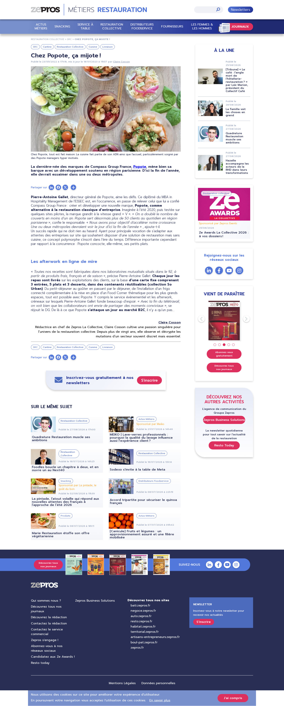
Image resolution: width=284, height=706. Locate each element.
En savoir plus (159, 700)
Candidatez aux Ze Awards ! (53, 656)
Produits (65, 516)
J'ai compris (233, 698)
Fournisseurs (172, 26)
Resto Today (224, 445)
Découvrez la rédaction (49, 617)
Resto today (40, 663)
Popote (139, 166)
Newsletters (240, 9)
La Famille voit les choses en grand (236, 112)
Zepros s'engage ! (44, 640)
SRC (35, 47)
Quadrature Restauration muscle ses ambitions (61, 439)
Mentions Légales (122, 683)
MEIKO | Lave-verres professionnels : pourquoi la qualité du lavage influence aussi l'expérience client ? (141, 437)
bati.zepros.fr (140, 605)
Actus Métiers (41, 26)
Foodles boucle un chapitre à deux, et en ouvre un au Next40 (65, 468)
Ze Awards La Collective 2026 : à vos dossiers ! (224, 234)
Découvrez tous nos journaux (224, 367)
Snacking (62, 26)
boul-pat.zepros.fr (144, 642)
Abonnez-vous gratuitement (224, 353)
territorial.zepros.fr (145, 631)
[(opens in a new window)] (73, 187)
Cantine (47, 47)
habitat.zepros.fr (143, 626)
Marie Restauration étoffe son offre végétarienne (60, 535)
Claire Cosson (121, 61)
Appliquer (218, 9)
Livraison (107, 47)
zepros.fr (137, 647)
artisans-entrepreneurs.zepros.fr (155, 637)
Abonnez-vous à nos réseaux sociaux (46, 648)
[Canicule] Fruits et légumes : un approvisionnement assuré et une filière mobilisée (142, 534)
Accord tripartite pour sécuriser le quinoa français (143, 501)
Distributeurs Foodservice (142, 26)
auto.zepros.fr (141, 616)
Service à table (85, 26)
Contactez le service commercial (47, 631)
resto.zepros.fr (141, 621)
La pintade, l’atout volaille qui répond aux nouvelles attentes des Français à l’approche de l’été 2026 (65, 501)
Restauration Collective (70, 47)
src (69, 39)
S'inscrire (149, 380)
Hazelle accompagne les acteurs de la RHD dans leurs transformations (237, 167)
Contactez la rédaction (49, 623)
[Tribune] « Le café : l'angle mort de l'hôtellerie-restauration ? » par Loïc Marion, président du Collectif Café (237, 80)
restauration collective (47, 39)
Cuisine (93, 47)
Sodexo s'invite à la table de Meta (137, 469)
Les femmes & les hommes (202, 26)
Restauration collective (111, 26)
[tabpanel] (224, 320)
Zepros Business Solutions (224, 420)
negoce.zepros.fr (143, 610)
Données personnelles (158, 683)
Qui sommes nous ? (46, 600)
